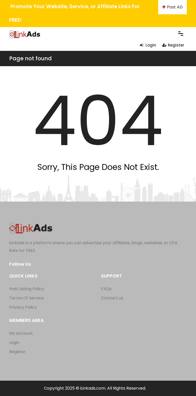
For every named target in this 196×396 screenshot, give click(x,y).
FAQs (106, 289)
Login (150, 45)
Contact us (112, 298)
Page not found (30, 58)
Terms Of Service (26, 298)
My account (21, 333)
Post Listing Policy (26, 289)
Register (176, 45)
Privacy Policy (23, 307)
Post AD (175, 7)
